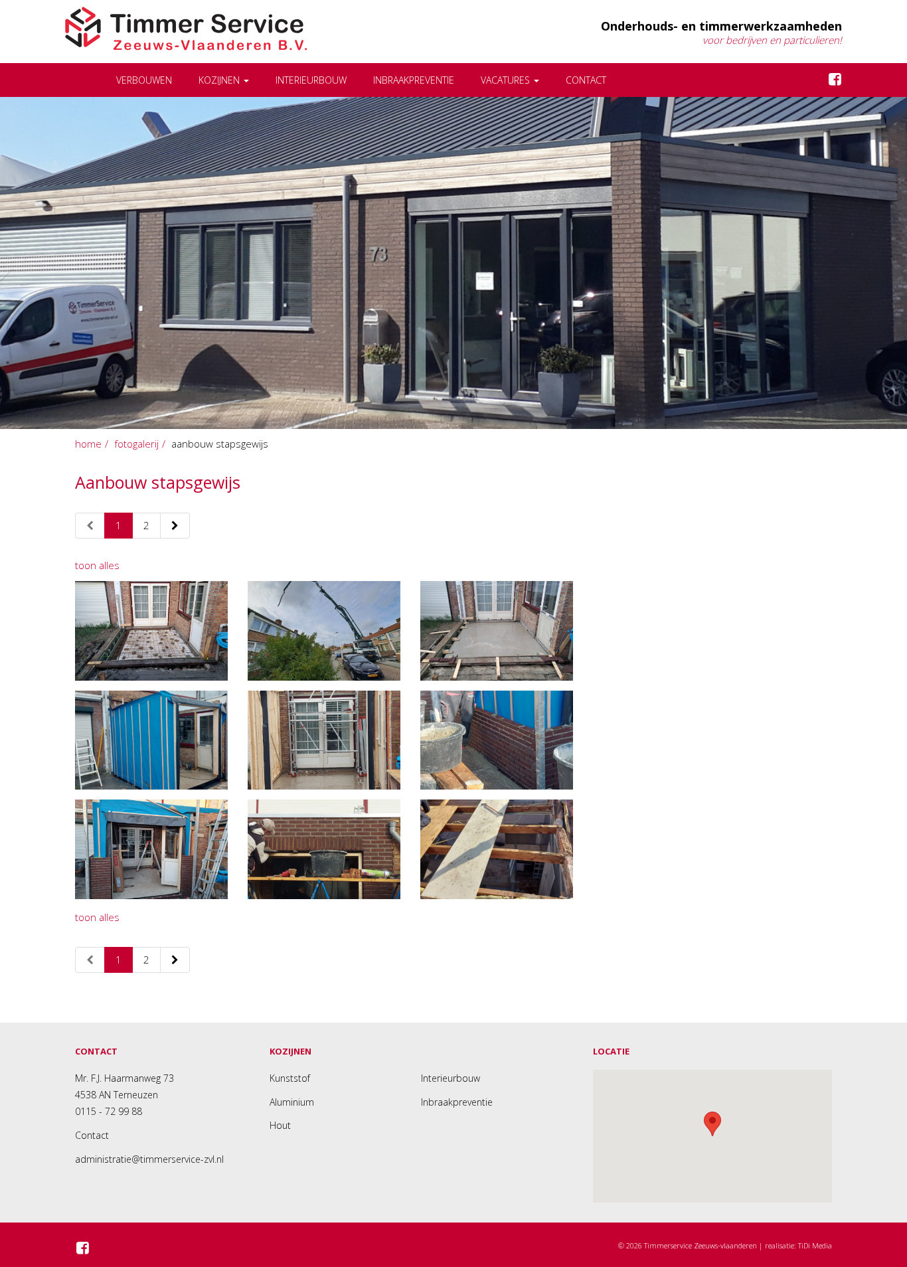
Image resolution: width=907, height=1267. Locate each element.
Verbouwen (144, 80)
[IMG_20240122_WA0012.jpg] (496, 740)
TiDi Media (815, 1245)
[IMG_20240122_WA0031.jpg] (496, 630)
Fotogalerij (136, 443)
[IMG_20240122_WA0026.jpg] (324, 630)
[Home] (84, 80)
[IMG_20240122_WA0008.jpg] (324, 849)
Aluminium (292, 1102)
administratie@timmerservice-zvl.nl (149, 1159)
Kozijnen (220, 80)
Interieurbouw (311, 80)
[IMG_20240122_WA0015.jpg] (324, 740)
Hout (280, 1125)
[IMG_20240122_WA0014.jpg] (151, 740)
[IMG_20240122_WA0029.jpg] (151, 630)
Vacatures (507, 80)
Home (88, 443)
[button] (712, 1124)
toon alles (97, 565)
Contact (586, 80)
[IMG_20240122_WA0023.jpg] (496, 849)
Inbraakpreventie (413, 80)
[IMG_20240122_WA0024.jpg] (151, 849)
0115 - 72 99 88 (108, 1111)
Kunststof (290, 1078)
